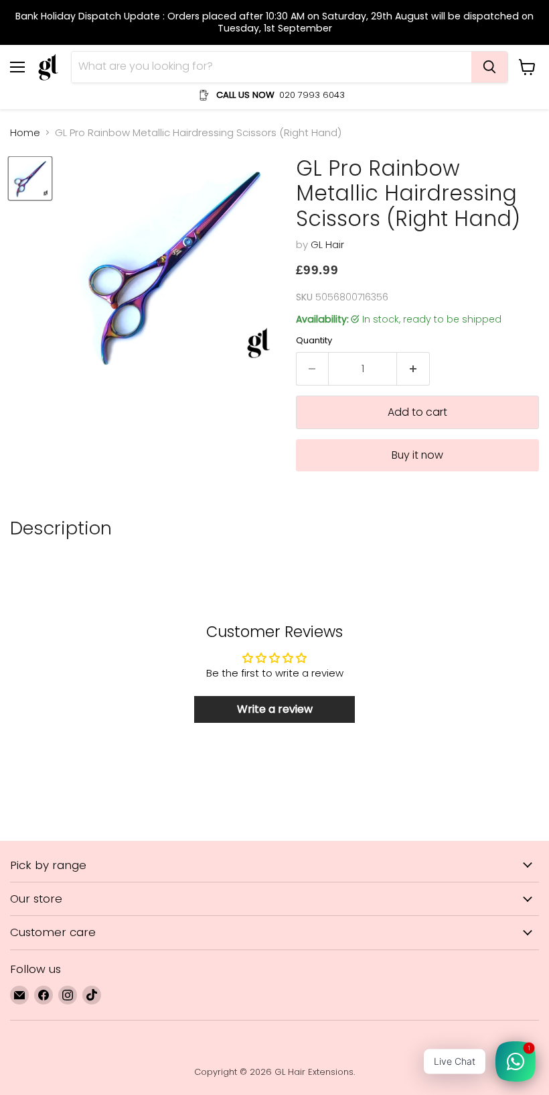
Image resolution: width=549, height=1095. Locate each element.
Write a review (275, 709)
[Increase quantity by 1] (413, 369)
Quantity (314, 340)
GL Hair (327, 244)
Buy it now (417, 455)
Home (25, 132)
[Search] (489, 67)
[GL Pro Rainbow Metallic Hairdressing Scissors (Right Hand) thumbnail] (30, 178)
